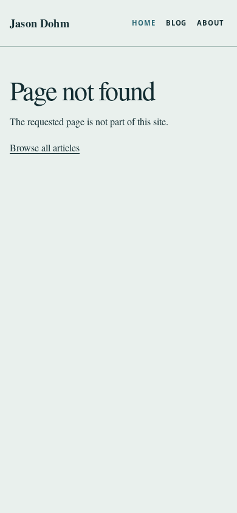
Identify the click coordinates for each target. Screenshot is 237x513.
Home (144, 22)
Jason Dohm (39, 23)
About (210, 22)
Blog (176, 22)
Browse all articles (45, 147)
